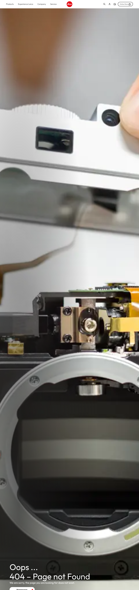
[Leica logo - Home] (69, 4)
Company (41, 4)
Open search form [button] (104, 4)
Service (53, 4)
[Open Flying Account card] (109, 4)
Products (10, 4)
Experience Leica (25, 4)
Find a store (115, 4)
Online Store (124, 4)
